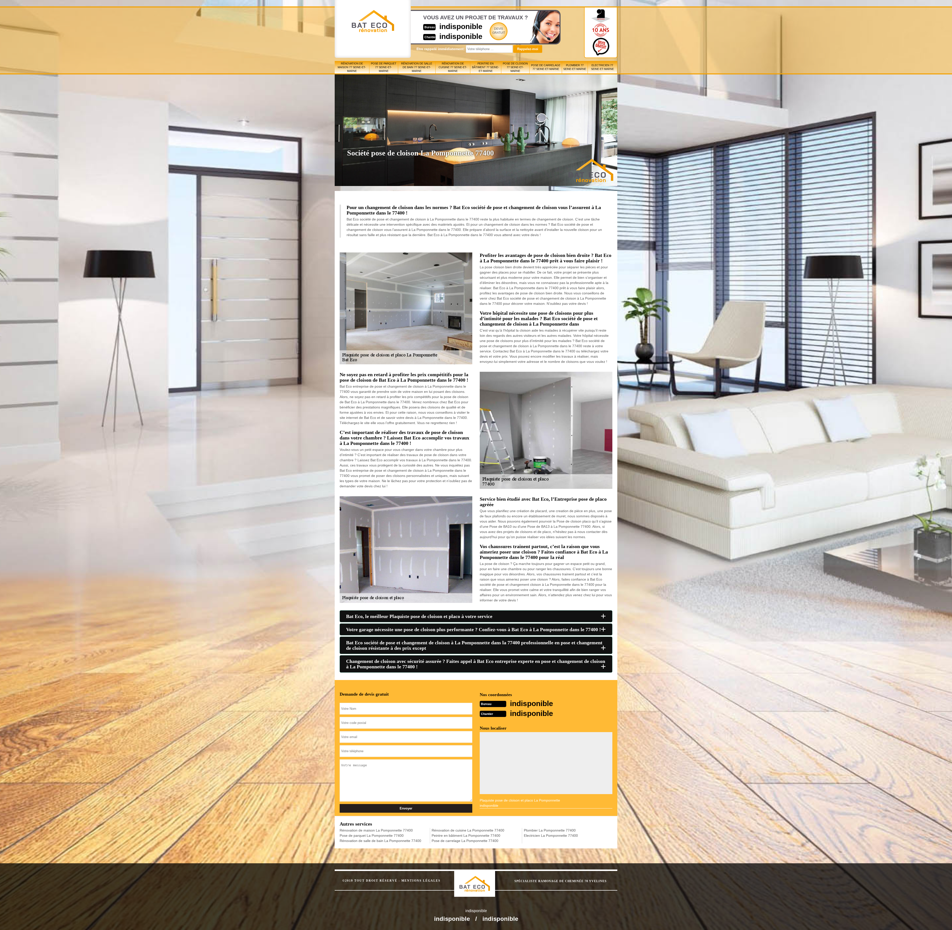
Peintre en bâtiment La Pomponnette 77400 (466, 835)
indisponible (460, 26)
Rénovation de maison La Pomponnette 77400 (376, 830)
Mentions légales (421, 880)
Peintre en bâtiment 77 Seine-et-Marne (485, 67)
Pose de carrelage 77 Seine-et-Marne (545, 67)
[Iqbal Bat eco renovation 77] (480, 879)
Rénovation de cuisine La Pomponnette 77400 (468, 830)
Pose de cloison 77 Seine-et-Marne (515, 67)
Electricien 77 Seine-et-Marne (602, 67)
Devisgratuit (498, 30)
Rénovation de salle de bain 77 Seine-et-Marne (416, 67)
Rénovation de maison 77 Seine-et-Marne (352, 67)
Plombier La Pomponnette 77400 (550, 830)
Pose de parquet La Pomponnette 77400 (372, 835)
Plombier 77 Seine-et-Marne (574, 67)
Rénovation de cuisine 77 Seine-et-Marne (453, 67)
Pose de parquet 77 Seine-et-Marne (383, 67)
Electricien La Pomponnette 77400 (551, 835)
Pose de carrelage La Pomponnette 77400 (465, 841)
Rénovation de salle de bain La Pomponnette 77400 (380, 841)
